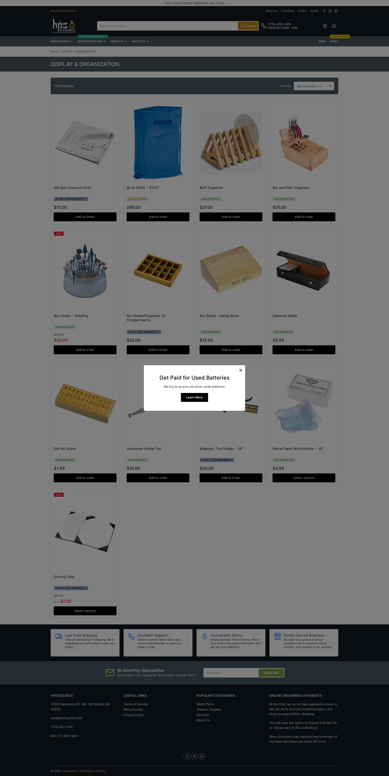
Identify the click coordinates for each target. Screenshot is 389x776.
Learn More (194, 397)
